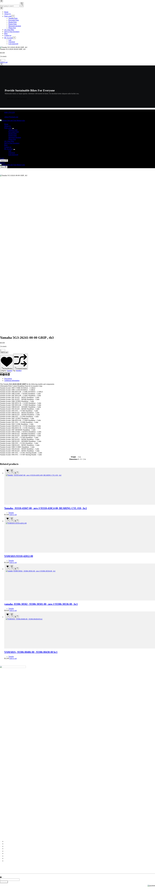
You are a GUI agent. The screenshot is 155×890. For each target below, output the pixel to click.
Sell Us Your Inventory (12, 143)
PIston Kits (12, 139)
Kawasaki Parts (13, 132)
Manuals (7, 856)
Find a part (7, 128)
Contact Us (8, 858)
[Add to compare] (11, 471)
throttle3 (19, 370)
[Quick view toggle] (16, 472)
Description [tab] (8, 378)
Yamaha (9, 370)
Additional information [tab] (11, 380)
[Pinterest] (6, 375)
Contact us (7, 147)
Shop (6, 846)
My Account (8, 149)
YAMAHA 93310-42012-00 (18, 556)
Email (2, 875)
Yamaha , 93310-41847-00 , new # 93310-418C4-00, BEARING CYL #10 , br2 (45, 508)
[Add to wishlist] (7, 471)
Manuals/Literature (14, 137)
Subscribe (4, 882)
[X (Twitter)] (4, 375)
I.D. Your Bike (9, 141)
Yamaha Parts (13, 130)
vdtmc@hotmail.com (11, 117)
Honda (6, 851)
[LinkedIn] (9, 375)
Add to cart (4, 352)
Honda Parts (12, 134)
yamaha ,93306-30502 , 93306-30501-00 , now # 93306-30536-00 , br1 (41, 604)
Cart (9, 151)
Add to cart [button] (3, 62)
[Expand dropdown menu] (13, 128)
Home (6, 124)
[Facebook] (1, 375)
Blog (5, 145)
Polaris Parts (12, 135)
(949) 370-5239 (9, 112)
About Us (7, 126)
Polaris (6, 853)
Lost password (13, 154)
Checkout (11, 153)
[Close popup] (1, 64)
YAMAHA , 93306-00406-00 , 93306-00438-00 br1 (30, 652)
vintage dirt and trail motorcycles (18, 833)
